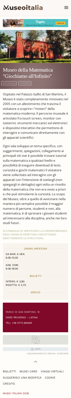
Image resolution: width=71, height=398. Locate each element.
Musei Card (28, 371)
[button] (66, 7)
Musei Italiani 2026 (16, 393)
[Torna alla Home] (23, 7)
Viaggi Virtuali (52, 371)
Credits (9, 383)
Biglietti (9, 371)
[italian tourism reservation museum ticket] (35, 23)
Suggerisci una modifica (22, 377)
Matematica (9, 83)
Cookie (50, 377)
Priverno (25, 83)
